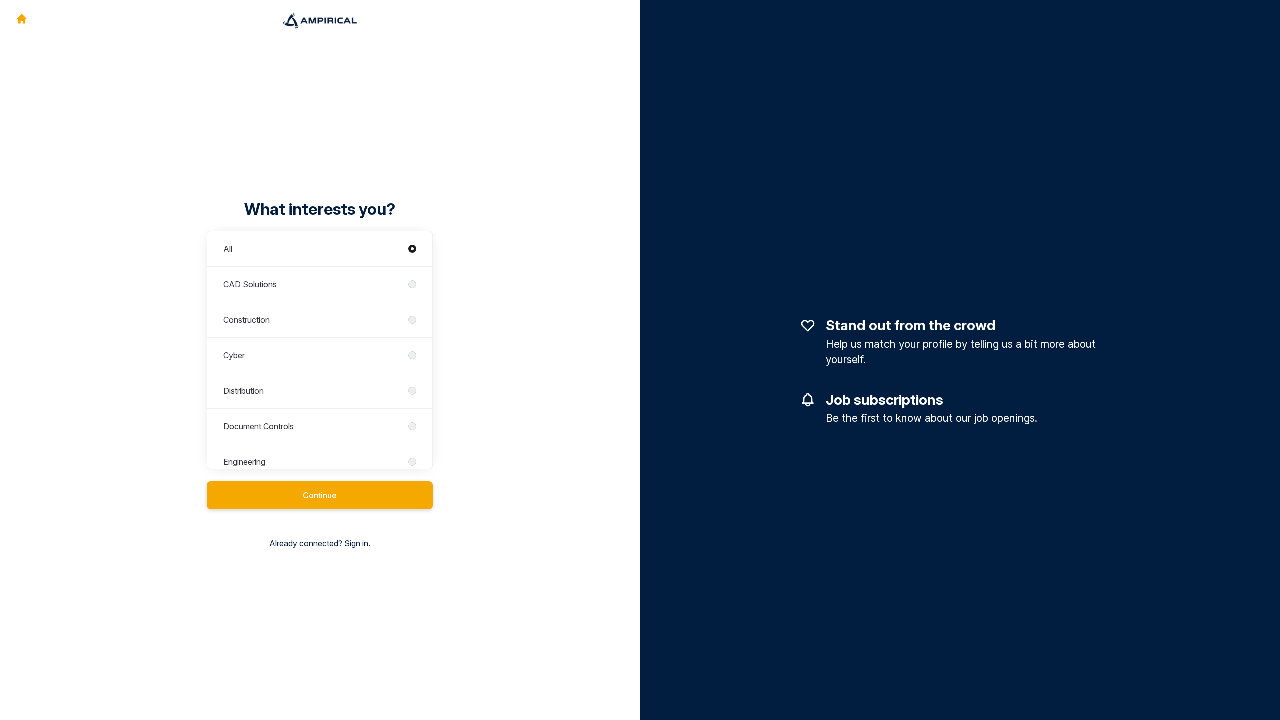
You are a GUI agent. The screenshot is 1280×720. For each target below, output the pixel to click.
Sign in (356, 543)
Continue (320, 495)
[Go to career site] (22, 19)
